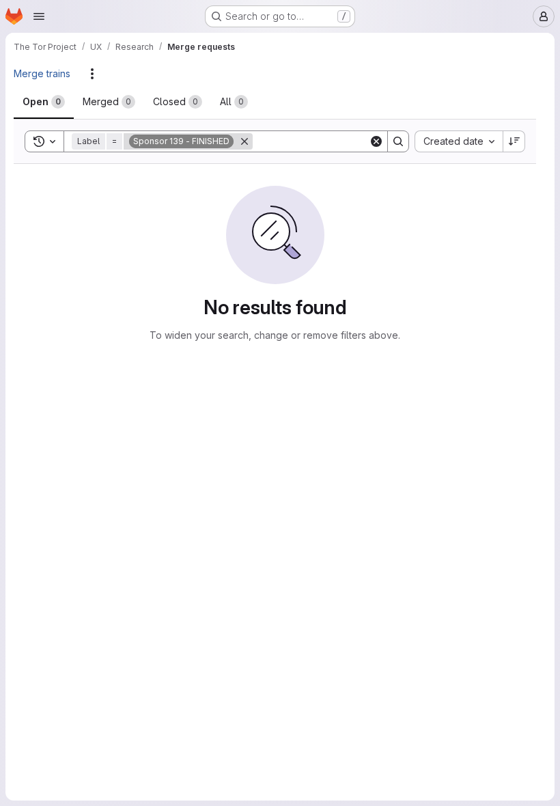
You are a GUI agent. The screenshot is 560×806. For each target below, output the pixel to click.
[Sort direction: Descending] (514, 141)
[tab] (44, 102)
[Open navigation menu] (39, 16)
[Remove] (244, 141)
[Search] (398, 141)
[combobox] (459, 141)
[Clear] (376, 141)
